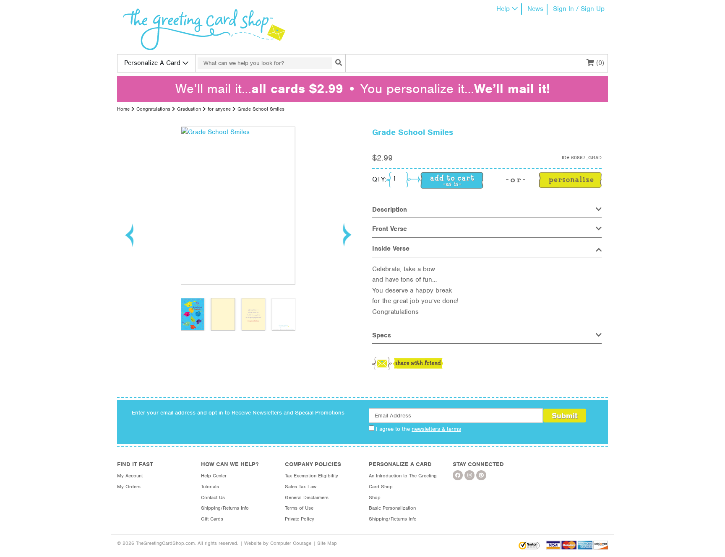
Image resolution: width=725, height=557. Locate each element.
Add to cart (451, 180)
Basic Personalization (392, 508)
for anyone (219, 109)
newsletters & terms (436, 429)
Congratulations (153, 109)
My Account (130, 475)
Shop (375, 497)
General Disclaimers (307, 497)
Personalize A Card (152, 63)
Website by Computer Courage (277, 543)
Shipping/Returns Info (225, 508)
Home (123, 109)
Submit (564, 415)
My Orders (129, 486)
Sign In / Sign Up (579, 9)
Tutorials (210, 486)
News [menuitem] (535, 9)
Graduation (189, 109)
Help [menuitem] (503, 9)
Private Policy (299, 519)
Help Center (214, 475)
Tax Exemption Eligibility (311, 475)
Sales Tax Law (300, 486)
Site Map (327, 543)
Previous (129, 234)
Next (346, 234)
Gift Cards (212, 519)
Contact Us (213, 497)
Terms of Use (299, 508)
